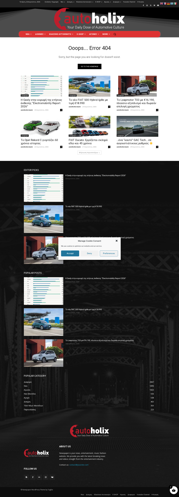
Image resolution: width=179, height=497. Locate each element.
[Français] (165, 3)
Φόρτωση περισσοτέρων (88, 152)
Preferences (109, 253)
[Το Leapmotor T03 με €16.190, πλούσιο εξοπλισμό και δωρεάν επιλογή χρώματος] (137, 86)
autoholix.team (27, 110)
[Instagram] (147, 5)
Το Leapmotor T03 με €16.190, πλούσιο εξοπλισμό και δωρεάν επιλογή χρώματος (136, 103)
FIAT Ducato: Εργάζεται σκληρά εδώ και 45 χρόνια (88, 141)
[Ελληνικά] (172, 3)
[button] (116, 241)
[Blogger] (26, 477)
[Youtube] (157, 5)
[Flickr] (39, 477)
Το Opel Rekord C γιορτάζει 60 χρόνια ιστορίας (39, 141)
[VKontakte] (52, 477)
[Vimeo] (154, 5)
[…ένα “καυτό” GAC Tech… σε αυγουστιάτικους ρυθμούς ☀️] (137, 126)
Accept (70, 253)
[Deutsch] (168, 3)
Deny (89, 253)
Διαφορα (24, 95)
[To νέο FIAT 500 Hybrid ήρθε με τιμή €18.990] (89, 86)
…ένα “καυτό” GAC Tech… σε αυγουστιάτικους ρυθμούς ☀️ (135, 141)
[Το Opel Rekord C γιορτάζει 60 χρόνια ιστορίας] (41, 126)
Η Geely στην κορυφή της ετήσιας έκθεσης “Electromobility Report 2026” (41, 103)
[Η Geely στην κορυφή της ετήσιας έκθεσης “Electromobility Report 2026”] (41, 86)
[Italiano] (175, 3)
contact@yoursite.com (78, 465)
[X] (150, 5)
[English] (161, 3)
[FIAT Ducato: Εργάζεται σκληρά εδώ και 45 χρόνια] (89, 126)
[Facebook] (143, 5)
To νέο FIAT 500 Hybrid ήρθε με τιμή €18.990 (83, 206)
